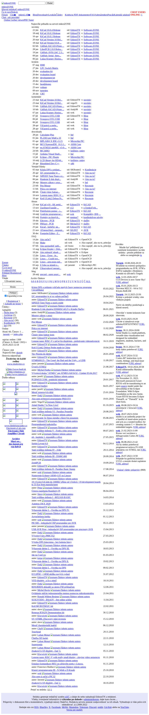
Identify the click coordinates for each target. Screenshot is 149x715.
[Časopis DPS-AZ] (16, 394)
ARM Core (76, 144)
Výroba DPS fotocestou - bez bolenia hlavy (52, 542)
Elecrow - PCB (47, 220)
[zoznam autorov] (63, 293)
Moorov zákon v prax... (51, 182)
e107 (67, 697)
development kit (47, 78)
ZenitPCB (36, 462)
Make (42, 242)
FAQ (34, 236)
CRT (42, 94)
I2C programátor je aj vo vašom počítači (50, 296)
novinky (35, 27)
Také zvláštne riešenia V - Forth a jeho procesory (54, 430)
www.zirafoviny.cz (16, 364)
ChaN (40, 628)
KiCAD (87, 204)
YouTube (124, 707)
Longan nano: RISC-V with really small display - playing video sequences (66, 657)
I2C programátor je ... (50, 173)
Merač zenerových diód (42, 392)
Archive (16, 438)
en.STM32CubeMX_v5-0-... (53, 147)
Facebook (56, 707)
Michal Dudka (44, 370)
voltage (43, 87)
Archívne (8, 315)
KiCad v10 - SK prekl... (51, 204)
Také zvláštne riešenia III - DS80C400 (49, 456)
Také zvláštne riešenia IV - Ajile (46, 450)
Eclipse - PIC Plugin (49, 157)
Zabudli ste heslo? (13, 304)
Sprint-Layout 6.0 (40, 443)
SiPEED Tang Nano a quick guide (47, 303)
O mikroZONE (9, 270)
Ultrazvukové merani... (50, 268)
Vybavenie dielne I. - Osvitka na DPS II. (50, 561)
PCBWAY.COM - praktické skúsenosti (49, 379)
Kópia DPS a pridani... (50, 169)
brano (119, 330)
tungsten (44, 90)
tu (141, 255)
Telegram (83, 707)
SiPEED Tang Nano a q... (52, 176)
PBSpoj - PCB (47, 224)
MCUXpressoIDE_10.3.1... (53, 144)
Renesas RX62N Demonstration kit (48, 612)
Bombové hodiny (40, 386)
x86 (72, 163)
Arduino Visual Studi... (50, 154)
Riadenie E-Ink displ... (50, 179)
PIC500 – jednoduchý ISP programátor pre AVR (54, 523)
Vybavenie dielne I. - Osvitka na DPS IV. (50, 510)
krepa (39, 558)
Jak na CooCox (39, 555)
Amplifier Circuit (15, 433)
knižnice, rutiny (78, 151)
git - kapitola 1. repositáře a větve (47, 437)
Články (5, 265)
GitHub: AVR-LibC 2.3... (52, 52)
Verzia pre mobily (74, 710)
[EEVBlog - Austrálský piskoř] (9, 418)
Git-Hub (108, 707)
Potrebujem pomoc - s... (51, 211)
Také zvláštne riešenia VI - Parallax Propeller (52, 411)
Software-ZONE (91, 30)
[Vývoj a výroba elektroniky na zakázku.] (22, 386)
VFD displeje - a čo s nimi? (44, 580)
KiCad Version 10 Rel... (51, 39)
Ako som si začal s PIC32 (43, 676)
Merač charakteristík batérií (44, 625)
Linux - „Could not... (49, 258)
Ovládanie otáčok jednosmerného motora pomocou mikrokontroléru (63, 593)
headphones (45, 84)
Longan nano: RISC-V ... (52, 195)
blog (34, 271)
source (124, 386)
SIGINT (74, 230)
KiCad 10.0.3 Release (50, 33)
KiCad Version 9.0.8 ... (50, 43)
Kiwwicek (42, 615)
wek (72, 214)
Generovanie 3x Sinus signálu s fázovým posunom (55, 418)
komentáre (36, 97)
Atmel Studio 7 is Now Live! (45, 405)
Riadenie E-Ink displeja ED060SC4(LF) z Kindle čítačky (58, 309)
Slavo (40, 494)
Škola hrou (9, 312)
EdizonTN (75, 30)
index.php (18, 334)
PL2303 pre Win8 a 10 (50, 138)
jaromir (6, 334)
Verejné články (38, 166)
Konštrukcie (9, 323)
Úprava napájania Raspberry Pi (46, 491)
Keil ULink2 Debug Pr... (51, 198)
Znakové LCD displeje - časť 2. (46, 683)
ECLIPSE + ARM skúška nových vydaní (51, 574)
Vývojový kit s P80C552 (43, 536)
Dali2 (39, 395)
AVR (86, 230)
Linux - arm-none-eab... (51, 262)
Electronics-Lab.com (15, 428)
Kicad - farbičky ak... (50, 227)
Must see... (16, 441)
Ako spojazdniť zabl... (50, 246)
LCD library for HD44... (51, 160)
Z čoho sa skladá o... (49, 265)
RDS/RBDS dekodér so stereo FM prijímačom (53, 587)
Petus (39, 488)
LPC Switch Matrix (49, 68)
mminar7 (74, 217)
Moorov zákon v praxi (42, 315)
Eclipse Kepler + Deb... (51, 249)
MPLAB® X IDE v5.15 (51, 141)
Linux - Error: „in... (49, 255)
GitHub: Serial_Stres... (50, 55)
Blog (4, 275)
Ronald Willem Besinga (48, 596)
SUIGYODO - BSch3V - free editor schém (52, 599)
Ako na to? (9, 320)
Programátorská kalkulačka (44, 424)
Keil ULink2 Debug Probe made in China (51, 347)
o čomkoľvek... (91, 208)
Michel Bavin (43, 590)
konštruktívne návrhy (93, 217)
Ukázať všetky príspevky (128, 470)
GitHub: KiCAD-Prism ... (52, 46)
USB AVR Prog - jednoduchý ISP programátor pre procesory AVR (62, 529)
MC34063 (44, 151)
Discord (92, 707)
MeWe (65, 707)
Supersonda (37, 644)
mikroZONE (7, 7)
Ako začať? (45, 239)
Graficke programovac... (51, 214)
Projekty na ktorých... (50, 217)
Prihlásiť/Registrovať (11, 273)
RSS (36, 707)
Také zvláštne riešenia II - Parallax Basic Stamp (53, 469)
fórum (34, 201)
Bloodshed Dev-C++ (49, 163)
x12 (72, 208)
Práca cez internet (48, 189)
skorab (19, 352)
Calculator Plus (47, 135)
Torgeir (119, 263)
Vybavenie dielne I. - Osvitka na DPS (49, 568)
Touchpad (36, 631)
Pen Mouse (45, 185)
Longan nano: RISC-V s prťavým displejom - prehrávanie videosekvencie (66, 341)
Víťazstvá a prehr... (49, 125)
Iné (5, 325)
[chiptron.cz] (16, 372)
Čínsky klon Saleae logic (43, 335)
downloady (37, 131)
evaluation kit (46, 71)
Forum (5, 262)
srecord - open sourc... (50, 274)
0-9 (32, 281)
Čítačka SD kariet (40, 638)
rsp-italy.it (16, 446)
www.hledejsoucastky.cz (16, 425)
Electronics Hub (16, 431)
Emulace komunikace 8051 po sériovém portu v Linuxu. (57, 663)
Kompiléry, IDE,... (92, 214)
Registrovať (13, 301)
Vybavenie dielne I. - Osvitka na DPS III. (50, 548)
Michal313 (75, 224)
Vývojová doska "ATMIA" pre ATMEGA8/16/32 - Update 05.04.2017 (64, 373)
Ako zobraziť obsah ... (50, 252)
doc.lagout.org (16, 444)
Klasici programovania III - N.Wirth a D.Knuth (53, 670)
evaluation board (47, 74)
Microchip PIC (77, 141)
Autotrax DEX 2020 (41, 504)
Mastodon (73, 707)
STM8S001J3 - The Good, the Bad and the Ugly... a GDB (58, 360)
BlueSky (44, 707)
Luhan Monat (43, 635)
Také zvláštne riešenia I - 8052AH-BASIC (51, 497)
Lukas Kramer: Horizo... (51, 59)
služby (86, 220)
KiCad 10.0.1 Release (50, 36)
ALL (88, 281)
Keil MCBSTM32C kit (42, 606)
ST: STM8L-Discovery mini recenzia (49, 619)
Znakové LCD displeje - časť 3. (46, 651)
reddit (100, 707)
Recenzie (8, 317)
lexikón (35, 62)
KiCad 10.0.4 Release (50, 30)
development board (49, 81)
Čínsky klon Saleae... (50, 192)
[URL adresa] (122, 282)
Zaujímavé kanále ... (49, 208)
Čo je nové (7, 12)
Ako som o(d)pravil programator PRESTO (51, 398)
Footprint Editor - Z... (50, 233)
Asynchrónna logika (41, 516)
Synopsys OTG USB (50, 116)
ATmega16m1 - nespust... (52, 230)
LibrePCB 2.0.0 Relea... (51, 49)
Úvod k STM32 (39, 366)
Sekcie (15, 12)
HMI (42, 65)
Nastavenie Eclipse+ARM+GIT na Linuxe (51, 475)
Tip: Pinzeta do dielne (42, 354)
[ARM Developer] (9, 407)
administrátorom (91, 699)
